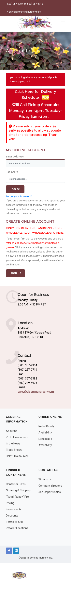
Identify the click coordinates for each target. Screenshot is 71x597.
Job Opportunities (49, 492)
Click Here (24, 91)
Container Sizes (16, 484)
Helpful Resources (17, 456)
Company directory (50, 485)
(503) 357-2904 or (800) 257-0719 (24, 4)
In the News (13, 443)
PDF (46, 97)
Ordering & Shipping (18, 490)
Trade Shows (14, 449)
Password (12, 171)
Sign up (15, 273)
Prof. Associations (17, 437)
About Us (11, 430)
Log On (15, 189)
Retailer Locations (17, 528)
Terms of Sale (14, 521)
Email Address (15, 156)
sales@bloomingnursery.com (24, 11)
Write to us (45, 479)
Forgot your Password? (19, 196)
